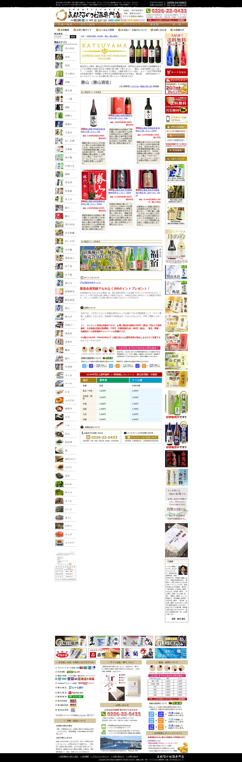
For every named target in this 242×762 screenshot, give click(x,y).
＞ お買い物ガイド (117, 756)
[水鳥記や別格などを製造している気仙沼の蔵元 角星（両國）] (137, 645)
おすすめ (135, 86)
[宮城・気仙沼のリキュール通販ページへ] (110, 26)
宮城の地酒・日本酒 (95, 36)
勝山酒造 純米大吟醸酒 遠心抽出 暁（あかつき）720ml (148, 192)
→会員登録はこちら (153, 740)
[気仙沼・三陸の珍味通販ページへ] (177, 26)
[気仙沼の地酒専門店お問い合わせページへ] (141, 443)
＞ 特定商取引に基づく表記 (68, 756)
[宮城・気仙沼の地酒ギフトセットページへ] (132, 26)
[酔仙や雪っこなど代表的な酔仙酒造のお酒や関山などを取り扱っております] (170, 645)
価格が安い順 (146, 86)
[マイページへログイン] (176, 137)
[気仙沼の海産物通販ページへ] (154, 26)
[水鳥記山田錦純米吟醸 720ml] (176, 203)
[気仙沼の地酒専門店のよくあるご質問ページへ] (107, 31)
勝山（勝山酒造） (112, 36)
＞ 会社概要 (84, 756)
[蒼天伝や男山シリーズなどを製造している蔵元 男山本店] (104, 645)
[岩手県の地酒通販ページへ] (88, 26)
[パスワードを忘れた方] (176, 140)
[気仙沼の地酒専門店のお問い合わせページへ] (160, 31)
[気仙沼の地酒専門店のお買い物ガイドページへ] (84, 31)
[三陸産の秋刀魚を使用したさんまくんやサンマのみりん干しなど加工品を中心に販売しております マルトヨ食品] (71, 658)
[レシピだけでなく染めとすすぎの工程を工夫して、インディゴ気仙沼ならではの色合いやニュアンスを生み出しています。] (170, 658)
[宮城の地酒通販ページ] (65, 26)
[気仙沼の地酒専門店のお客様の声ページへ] (179, 31)
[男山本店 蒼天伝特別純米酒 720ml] (176, 181)
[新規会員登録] (176, 152)
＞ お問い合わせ (132, 756)
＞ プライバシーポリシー (99, 756)
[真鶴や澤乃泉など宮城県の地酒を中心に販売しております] (71, 645)
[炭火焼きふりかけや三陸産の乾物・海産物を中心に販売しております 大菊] (137, 658)
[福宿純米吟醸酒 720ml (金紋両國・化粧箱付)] (176, 225)
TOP (82, 36)
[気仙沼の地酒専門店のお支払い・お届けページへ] (134, 31)
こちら (81, 715)
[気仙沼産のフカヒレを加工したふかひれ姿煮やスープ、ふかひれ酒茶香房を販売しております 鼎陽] (104, 658)
